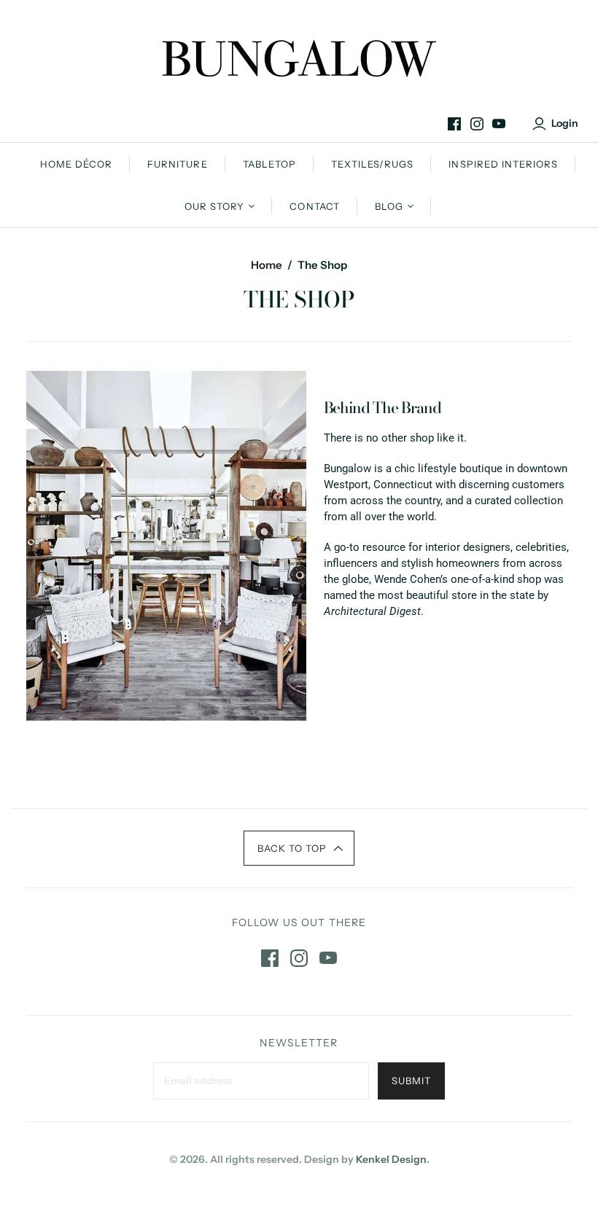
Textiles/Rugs (372, 164)
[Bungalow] (299, 58)
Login (564, 123)
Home (266, 265)
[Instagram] (477, 123)
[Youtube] (498, 123)
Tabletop (269, 164)
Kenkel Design (391, 1159)
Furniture (177, 164)
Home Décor (76, 164)
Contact (314, 206)
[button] (299, 848)
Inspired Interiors (503, 164)
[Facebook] (454, 123)
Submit (411, 1080)
